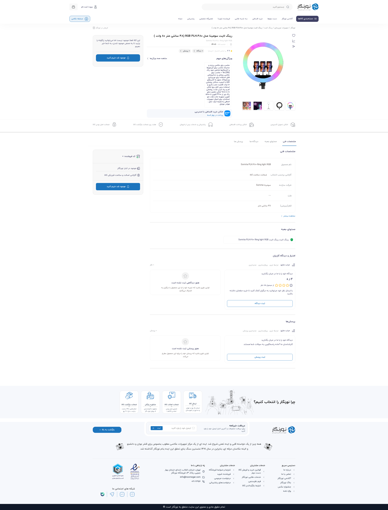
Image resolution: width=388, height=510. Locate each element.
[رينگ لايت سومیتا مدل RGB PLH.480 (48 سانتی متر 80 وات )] (279, 106)
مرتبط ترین (273, 265)
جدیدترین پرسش (249, 331)
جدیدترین (252, 265)
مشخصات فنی (289, 141)
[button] (293, 35)
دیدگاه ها (254, 141)
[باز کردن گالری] (263, 65)
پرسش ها (238, 141)
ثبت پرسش (259, 357)
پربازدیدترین (263, 265)
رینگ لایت (268, 28)
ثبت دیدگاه (260, 303)
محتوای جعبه (271, 141)
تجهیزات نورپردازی (281, 28)
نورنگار (293, 28)
